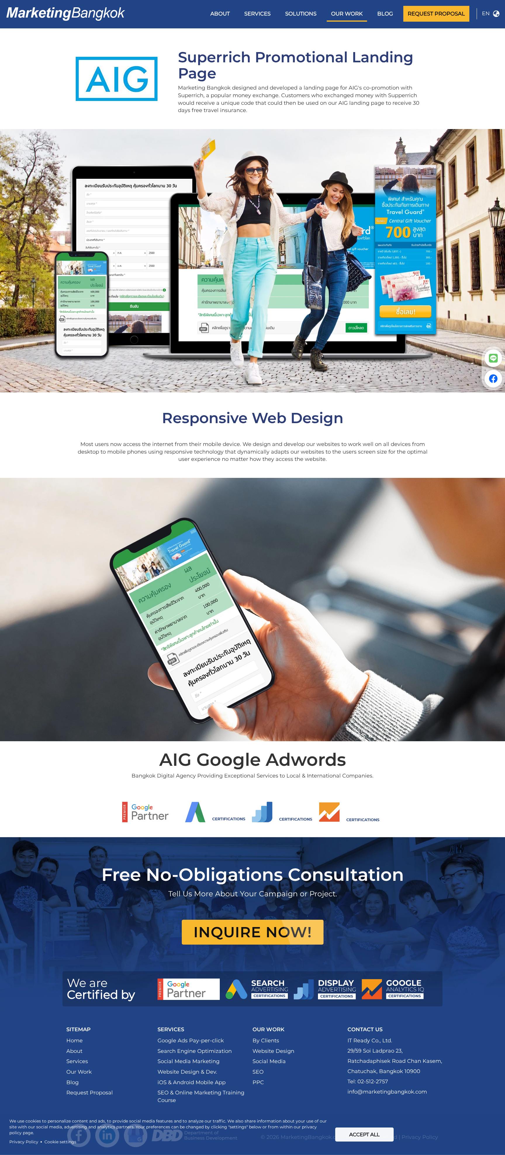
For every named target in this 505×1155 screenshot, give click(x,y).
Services (77, 1061)
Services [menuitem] (257, 14)
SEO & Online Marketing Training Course (201, 1096)
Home (74, 1040)
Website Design (273, 1051)
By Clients (265, 1040)
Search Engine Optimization (195, 1051)
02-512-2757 (372, 1081)
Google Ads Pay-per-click (191, 1040)
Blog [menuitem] (385, 14)
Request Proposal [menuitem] (436, 14)
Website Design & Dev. (187, 1072)
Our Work (79, 1072)
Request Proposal (89, 1092)
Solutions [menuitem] (301, 14)
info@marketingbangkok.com (387, 1092)
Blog (72, 1082)
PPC (258, 1082)
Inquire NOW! (252, 932)
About (74, 1051)
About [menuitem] (220, 14)
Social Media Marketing (188, 1061)
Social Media (269, 1061)
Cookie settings (60, 1141)
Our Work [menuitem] (347, 14)
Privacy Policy (23, 1141)
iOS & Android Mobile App (192, 1082)
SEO (258, 1072)
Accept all (364, 1134)
